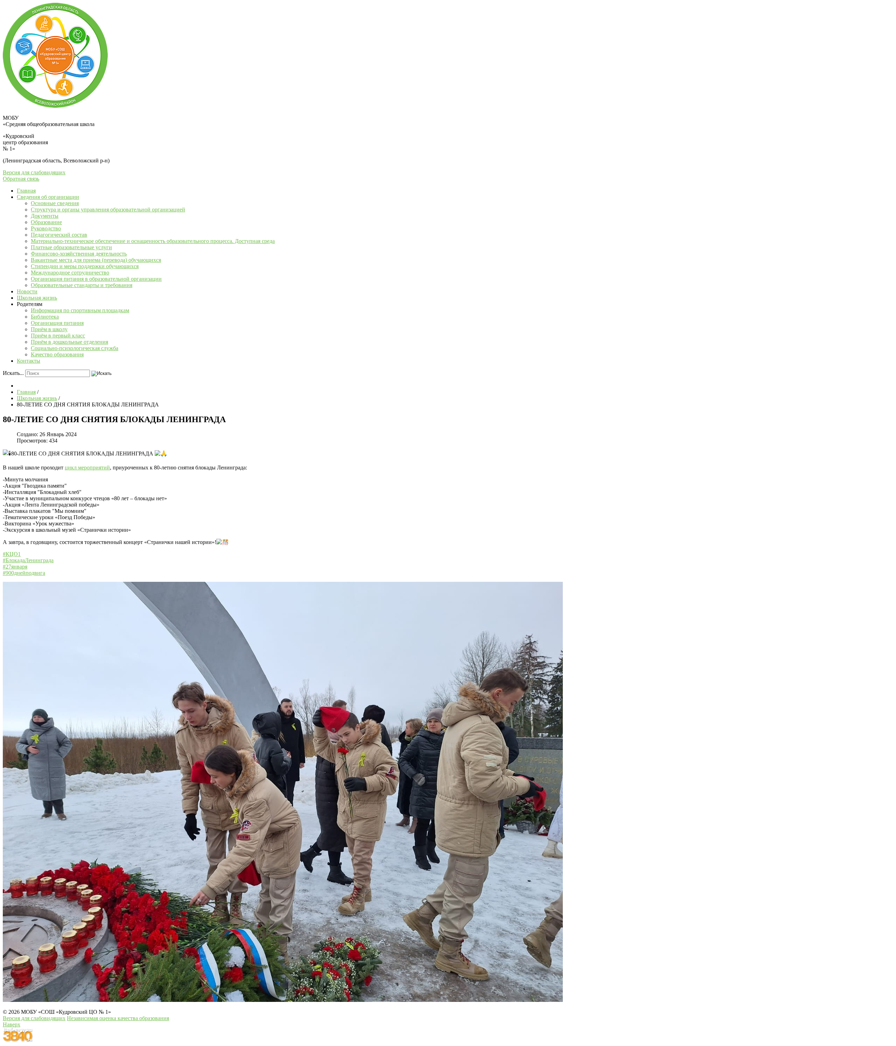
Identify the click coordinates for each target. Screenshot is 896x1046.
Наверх (11, 1024)
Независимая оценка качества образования (118, 1018)
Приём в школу (49, 329)
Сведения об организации (48, 197)
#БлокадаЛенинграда (28, 560)
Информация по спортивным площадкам (80, 310)
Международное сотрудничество (70, 273)
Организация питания (57, 323)
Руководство (46, 228)
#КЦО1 (12, 554)
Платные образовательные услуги (71, 247)
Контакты (28, 361)
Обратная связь (21, 179)
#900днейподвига (24, 573)
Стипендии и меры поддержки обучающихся (85, 266)
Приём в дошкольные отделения (69, 342)
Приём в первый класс (58, 336)
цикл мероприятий (87, 467)
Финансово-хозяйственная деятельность (79, 254)
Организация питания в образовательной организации (96, 279)
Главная (26, 191)
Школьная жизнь (37, 298)
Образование (46, 222)
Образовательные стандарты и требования (81, 285)
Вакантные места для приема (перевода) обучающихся (96, 260)
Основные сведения (55, 203)
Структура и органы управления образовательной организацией (108, 209)
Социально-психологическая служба (74, 348)
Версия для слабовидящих (34, 172)
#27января (15, 567)
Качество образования (57, 354)
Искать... (13, 373)
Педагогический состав (59, 235)
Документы (44, 216)
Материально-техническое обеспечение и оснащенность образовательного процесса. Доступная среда (153, 241)
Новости (27, 291)
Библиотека (45, 317)
